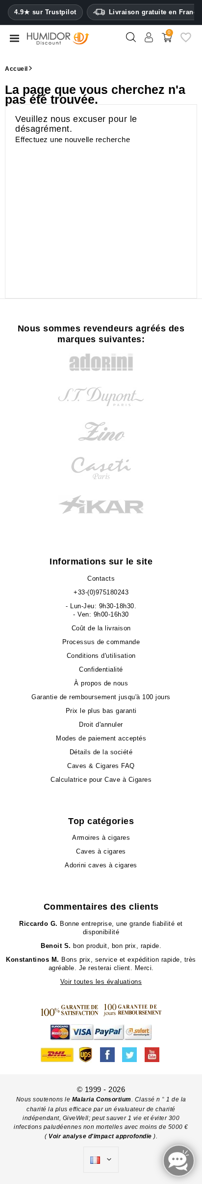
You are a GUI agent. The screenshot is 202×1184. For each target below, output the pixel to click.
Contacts (101, 578)
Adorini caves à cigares (101, 865)
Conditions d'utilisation (101, 655)
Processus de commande (101, 642)
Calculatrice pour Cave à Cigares (101, 779)
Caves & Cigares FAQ (101, 766)
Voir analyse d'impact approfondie (101, 1136)
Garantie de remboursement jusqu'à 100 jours (101, 697)
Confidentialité (101, 669)
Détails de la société (101, 752)
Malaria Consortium (101, 1099)
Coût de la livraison (101, 628)
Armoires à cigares (101, 837)
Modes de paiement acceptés (101, 738)
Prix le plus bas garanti (101, 710)
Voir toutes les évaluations (101, 981)
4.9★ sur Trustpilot (45, 12)
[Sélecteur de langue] (101, 1160)
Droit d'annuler (101, 724)
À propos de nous (101, 683)
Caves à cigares (101, 851)
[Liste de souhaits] (185, 41)
